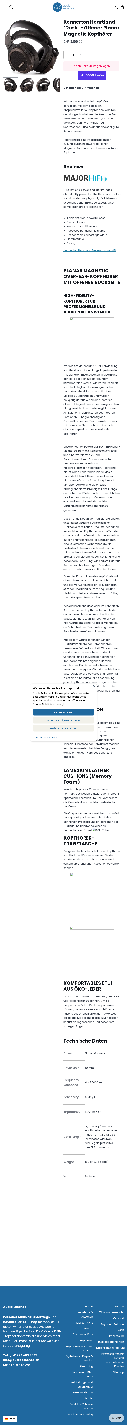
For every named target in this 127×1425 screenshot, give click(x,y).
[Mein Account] (115, 7)
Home (89, 1306)
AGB (121, 1330)
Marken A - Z (84, 1323)
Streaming (86, 1366)
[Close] (94, 686)
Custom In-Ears (83, 1334)
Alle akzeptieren (63, 712)
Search (119, 1306)
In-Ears (88, 1328)
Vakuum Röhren (82, 1392)
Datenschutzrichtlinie (45, 737)
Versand (118, 1318)
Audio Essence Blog (80, 1414)
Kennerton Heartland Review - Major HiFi (90, 250)
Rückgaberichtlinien (111, 1342)
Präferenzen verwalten (63, 728)
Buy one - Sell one (112, 1324)
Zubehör (87, 1398)
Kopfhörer (86, 1340)
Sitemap (118, 1372)
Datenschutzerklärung (110, 1348)
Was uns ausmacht (111, 1312)
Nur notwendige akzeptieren (63, 720)
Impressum (116, 1336)
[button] (10, 1419)
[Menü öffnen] (3, 7)
